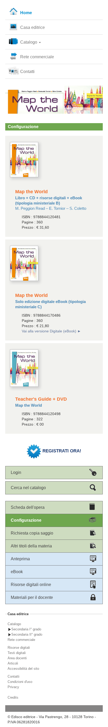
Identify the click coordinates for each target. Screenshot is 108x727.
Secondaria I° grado (26, 629)
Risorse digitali (19, 648)
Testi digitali (17, 653)
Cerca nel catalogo (28, 487)
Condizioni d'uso (20, 682)
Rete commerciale (37, 57)
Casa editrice (32, 27)
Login (16, 472)
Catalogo (29, 42)
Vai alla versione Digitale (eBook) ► (51, 331)
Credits (13, 697)
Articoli (13, 663)
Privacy (13, 687)
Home (26, 13)
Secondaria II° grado (26, 634)
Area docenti (17, 658)
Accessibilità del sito (23, 669)
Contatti (27, 71)
